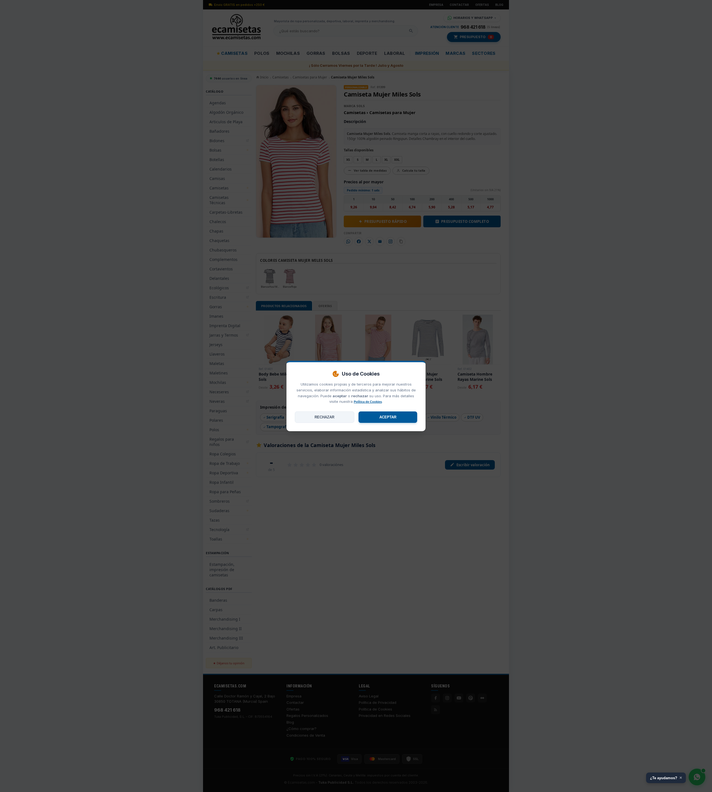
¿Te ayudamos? (666, 777)
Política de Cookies (368, 401)
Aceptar (387, 417)
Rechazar (324, 417)
